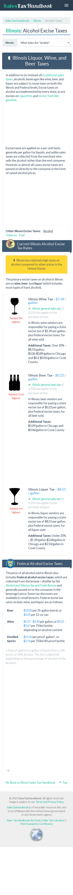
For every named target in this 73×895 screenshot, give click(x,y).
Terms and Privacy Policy (49, 801)
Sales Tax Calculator (54, 820)
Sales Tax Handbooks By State (24, 820)
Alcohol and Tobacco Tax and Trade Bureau (31, 585)
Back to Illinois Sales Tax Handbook (32, 782)
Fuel (22, 235)
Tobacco (11, 235)
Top (64, 782)
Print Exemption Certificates (36, 823)
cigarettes (26, 96)
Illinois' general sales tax (46, 308)
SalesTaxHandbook (17, 20)
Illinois (37, 20)
